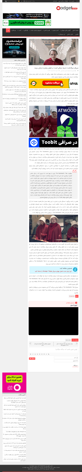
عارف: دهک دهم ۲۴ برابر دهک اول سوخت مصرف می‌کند (14, 107)
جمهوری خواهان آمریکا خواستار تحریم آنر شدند (42, 344)
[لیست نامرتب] (42, 354)
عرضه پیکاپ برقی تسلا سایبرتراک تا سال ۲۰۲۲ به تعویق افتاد (65, 344)
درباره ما (78, 1)
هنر (8, 30)
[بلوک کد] (46, 354)
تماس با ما (72, 1)
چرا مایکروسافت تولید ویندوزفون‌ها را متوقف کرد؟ (16, 431)
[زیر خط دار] (35, 354)
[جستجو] (6, 1)
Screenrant (71, 296)
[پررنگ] (31, 354)
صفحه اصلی (76, 30)
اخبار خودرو (56, 30)
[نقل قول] (44, 354)
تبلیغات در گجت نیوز (63, 1)
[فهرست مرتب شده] (40, 354)
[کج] (33, 354)
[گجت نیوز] (67, 11)
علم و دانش (47, 30)
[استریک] (37, 354)
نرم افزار (14, 30)
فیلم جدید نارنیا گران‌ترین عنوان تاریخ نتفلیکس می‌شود (15, 398)
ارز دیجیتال (62, 34)
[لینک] (48, 354)
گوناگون (26, 30)
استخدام (55, 1)
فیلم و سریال (68, 340)
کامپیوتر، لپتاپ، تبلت (36, 30)
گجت (20, 30)
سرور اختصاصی (42, 469)
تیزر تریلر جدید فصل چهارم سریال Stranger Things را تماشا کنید (53, 271)
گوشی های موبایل (66, 30)
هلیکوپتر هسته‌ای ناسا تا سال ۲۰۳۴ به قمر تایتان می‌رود (14, 443)
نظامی (76, 34)
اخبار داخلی (70, 34)
